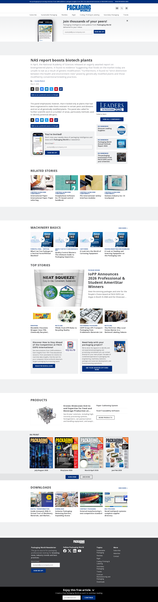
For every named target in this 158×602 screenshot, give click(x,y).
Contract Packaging (88, 509)
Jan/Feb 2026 (117, 470)
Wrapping (34, 325)
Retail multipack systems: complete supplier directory (115, 513)
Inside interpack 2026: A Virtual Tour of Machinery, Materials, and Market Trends (42, 513)
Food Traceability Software (108, 411)
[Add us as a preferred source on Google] (61, 89)
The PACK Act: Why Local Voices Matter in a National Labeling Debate (115, 330)
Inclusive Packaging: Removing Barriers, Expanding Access (63, 513)
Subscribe (72, 477)
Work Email (49, 143)
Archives (86, 477)
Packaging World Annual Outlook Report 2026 (104, 144)
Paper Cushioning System (107, 406)
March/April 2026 (91, 470)
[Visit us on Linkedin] (74, 551)
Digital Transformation (40, 509)
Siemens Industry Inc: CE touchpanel (115, 197)
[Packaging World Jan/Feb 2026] (116, 452)
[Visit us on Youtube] (79, 551)
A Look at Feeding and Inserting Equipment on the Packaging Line (115, 253)
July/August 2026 (41, 470)
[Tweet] (51, 89)
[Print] (32, 89)
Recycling (59, 325)
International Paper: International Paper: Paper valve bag (42, 198)
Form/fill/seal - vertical (40, 249)
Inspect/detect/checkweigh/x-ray (66, 249)
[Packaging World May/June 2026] (66, 452)
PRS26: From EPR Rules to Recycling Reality (66, 329)
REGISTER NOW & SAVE (44, 366)
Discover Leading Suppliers (105, 130)
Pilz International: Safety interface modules (90, 197)
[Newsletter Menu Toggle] (117, 8)
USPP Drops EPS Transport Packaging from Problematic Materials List (91, 330)
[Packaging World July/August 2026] (41, 452)
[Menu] (126, 8)
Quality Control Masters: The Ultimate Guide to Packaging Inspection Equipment (65, 254)
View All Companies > (112, 119)
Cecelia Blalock (40, 81)
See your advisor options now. (97, 369)
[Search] (122, 8)
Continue (89, 598)
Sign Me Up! (99, 32)
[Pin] (56, 89)
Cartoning (84, 249)
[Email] (37, 89)
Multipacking (110, 509)
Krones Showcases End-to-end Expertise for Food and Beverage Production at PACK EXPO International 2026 (77, 408)
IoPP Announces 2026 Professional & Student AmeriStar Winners (106, 280)
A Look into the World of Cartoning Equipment (90, 252)
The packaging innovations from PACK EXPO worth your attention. (105, 159)
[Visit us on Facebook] (64, 551)
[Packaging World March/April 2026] (91, 452)
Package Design (94, 270)
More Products (105, 418)
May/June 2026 (66, 470)
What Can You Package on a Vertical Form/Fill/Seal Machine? (42, 253)
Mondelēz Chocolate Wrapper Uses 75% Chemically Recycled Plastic (39, 330)
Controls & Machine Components (38, 192)
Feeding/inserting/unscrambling (117, 249)
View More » (123, 228)
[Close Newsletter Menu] (127, 21)
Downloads (59, 509)
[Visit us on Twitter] (70, 551)
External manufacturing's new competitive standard (91, 512)
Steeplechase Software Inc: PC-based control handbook (65, 198)
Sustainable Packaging (89, 325)
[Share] (42, 89)
